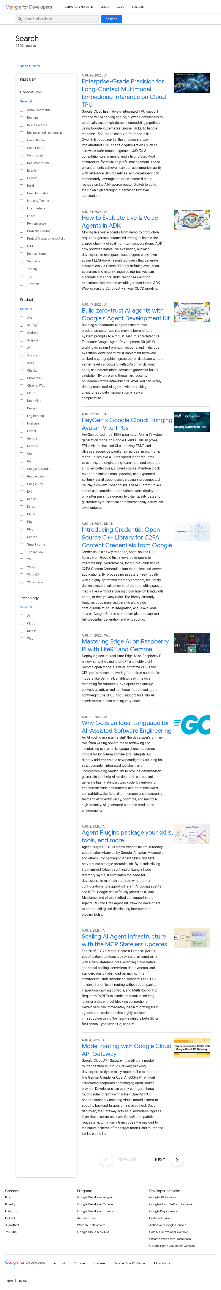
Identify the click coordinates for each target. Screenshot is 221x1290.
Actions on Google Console (167, 1225)
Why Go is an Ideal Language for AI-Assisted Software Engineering (127, 726)
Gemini (32, 438)
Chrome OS (35, 378)
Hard (30, 185)
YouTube (138, 7)
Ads (30, 317)
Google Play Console (163, 1211)
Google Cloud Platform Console (170, 1204)
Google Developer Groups (95, 1204)
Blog (120, 7)
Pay (30, 522)
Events (32, 170)
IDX (29, 491)
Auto (30, 363)
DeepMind (34, 400)
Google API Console (162, 1197)
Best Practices (37, 125)
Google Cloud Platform (129, 1263)
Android (32, 332)
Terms (9, 1281)
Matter (32, 514)
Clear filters (29, 66)
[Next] (177, 1160)
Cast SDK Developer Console (168, 1232)
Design (32, 408)
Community (35, 155)
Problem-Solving (39, 231)
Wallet (31, 567)
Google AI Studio (38, 469)
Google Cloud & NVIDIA (93, 1232)
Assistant (34, 355)
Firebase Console (160, 1218)
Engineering (35, 416)
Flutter (31, 431)
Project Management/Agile (46, 238)
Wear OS (33, 574)
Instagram (12, 1211)
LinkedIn (11, 1218)
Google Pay (35, 484)
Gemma (32, 446)
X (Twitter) (12, 1225)
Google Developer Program (96, 1197)
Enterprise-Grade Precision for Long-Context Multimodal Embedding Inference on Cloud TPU (124, 93)
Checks (32, 370)
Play (30, 529)
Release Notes (37, 253)
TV (29, 559)
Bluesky (10, 1204)
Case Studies (36, 140)
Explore (32, 178)
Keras (31, 506)
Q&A (30, 246)
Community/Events (79, 7)
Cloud (31, 393)
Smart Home (36, 544)
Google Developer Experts (95, 1211)
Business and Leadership (44, 132)
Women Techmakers (91, 1225)
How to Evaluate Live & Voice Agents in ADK (120, 221)
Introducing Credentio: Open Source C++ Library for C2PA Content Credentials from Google (127, 537)
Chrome (79, 1263)
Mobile (31, 631)
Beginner (33, 117)
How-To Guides (37, 193)
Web (30, 638)
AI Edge (32, 325)
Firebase (33, 423)
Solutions (33, 261)
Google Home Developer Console (172, 1246)
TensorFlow (35, 552)
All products (161, 1263)
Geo (30, 453)
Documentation (38, 163)
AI (28, 616)
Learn (105, 7)
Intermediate (36, 208)
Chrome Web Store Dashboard (170, 1239)
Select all (26, 101)
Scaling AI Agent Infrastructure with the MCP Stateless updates (124, 940)
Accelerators (86, 1218)
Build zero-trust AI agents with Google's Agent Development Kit (126, 314)
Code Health (35, 148)
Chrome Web (36, 385)
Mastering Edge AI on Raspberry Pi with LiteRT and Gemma (125, 645)
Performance (36, 223)
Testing (32, 269)
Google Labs (35, 476)
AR (29, 348)
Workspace (35, 582)
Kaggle (32, 499)
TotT (30, 276)
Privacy (22, 1281)
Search (112, 19)
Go (29, 461)
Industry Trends (38, 201)
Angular (32, 340)
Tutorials (33, 284)
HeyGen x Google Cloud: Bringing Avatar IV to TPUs (127, 424)
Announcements (39, 110)
